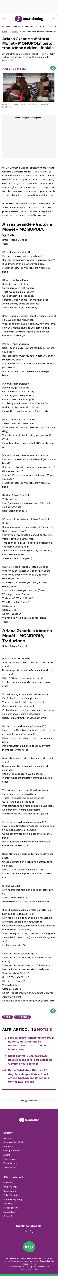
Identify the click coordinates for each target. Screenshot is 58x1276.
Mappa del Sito (11, 1208)
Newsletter (9, 1212)
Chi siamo (8, 1182)
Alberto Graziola (15, 69)
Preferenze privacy (12, 1199)
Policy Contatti (10, 1195)
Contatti (7, 1216)
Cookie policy (10, 1191)
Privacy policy (10, 1187)
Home (4, 32)
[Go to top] (52, 1267)
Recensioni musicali (13, 1142)
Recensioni (31, 26)
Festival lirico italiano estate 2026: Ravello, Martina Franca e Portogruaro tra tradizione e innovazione (31, 1043)
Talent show (9, 1167)
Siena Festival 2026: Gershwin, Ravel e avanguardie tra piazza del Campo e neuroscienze (30, 1059)
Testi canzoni (22, 1017)
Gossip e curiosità (12, 1150)
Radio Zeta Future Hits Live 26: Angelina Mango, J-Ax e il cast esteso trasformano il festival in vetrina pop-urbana (29, 1076)
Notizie (6, 26)
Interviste (17, 26)
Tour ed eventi (10, 1163)
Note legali (8, 1203)
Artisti (42, 26)
